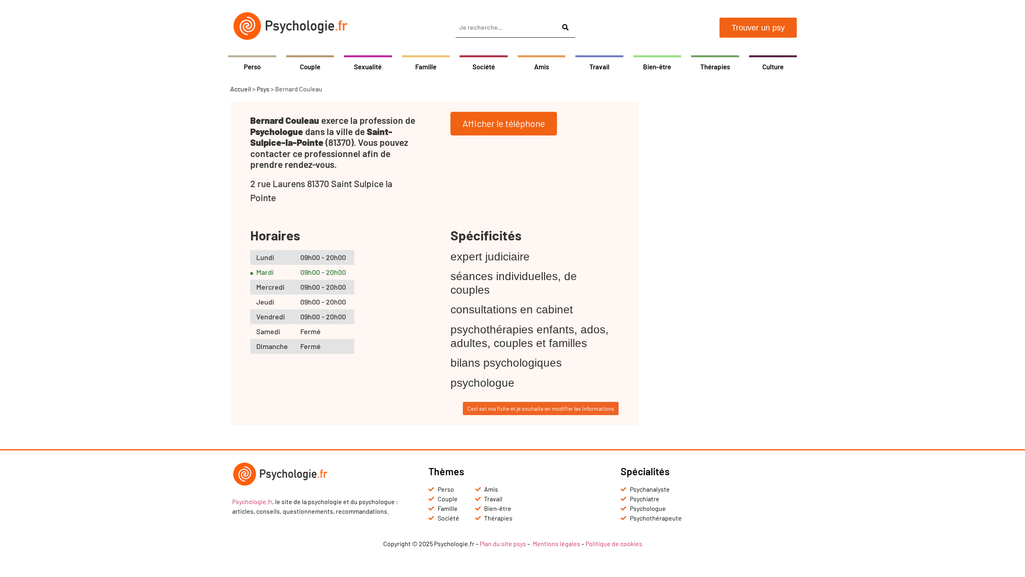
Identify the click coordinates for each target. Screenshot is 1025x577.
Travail (599, 67)
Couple (310, 67)
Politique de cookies (613, 543)
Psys (263, 89)
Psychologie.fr (252, 501)
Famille (425, 67)
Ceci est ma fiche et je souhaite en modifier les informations (540, 408)
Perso (252, 67)
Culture (773, 67)
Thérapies (715, 67)
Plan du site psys (503, 543)
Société (483, 67)
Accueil (240, 89)
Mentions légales (556, 543)
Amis (541, 67)
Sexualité (368, 67)
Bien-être (657, 67)
